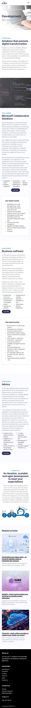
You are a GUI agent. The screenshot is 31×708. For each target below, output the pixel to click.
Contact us (5, 680)
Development (5, 669)
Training (4, 673)
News (3, 678)
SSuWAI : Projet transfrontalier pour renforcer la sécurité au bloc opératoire (15, 596)
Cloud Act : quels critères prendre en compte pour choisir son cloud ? (15, 634)
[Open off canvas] (28, 2)
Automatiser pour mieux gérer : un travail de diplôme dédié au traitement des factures (14, 559)
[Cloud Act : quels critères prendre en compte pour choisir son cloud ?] (15, 620)
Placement (5, 671)
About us (4, 675)
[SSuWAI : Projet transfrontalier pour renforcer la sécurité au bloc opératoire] (15, 581)
